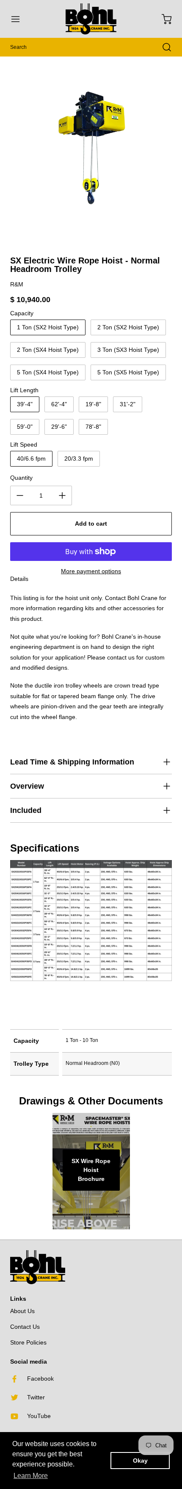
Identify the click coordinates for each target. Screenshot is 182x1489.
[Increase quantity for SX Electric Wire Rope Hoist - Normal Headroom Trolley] (62, 495)
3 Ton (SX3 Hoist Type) (128, 349)
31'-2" (127, 404)
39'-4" (25, 404)
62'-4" (59, 404)
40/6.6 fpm (31, 458)
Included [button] (25, 810)
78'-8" (93, 426)
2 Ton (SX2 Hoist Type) (128, 327)
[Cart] (162, 19)
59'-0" (25, 426)
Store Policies (28, 1342)
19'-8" (93, 404)
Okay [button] (140, 1460)
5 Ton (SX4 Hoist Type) (48, 372)
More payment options (91, 571)
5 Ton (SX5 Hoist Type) (128, 372)
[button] (19, 19)
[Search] (162, 47)
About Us (22, 1311)
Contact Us (25, 1326)
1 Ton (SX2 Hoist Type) (48, 327)
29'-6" (59, 426)
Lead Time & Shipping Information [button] (72, 762)
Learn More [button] (31, 1475)
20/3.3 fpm (78, 458)
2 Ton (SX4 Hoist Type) (48, 349)
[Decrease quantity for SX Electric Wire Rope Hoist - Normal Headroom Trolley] (20, 495)
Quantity (21, 477)
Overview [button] (27, 786)
